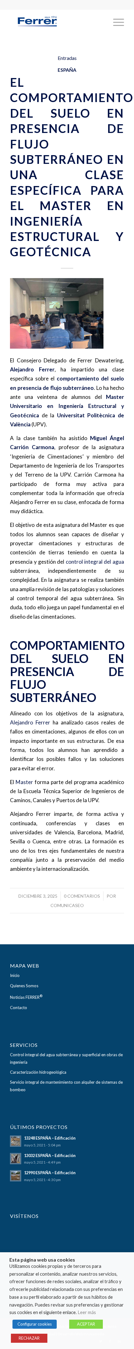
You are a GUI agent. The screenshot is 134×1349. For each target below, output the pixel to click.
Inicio (15, 975)
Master (24, 782)
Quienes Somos (24, 985)
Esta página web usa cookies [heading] (42, 1260)
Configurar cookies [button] (34, 1324)
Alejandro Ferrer (30, 722)
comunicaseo (67, 905)
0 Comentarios (82, 896)
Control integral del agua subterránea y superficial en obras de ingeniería (66, 1058)
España (67, 70)
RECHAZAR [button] (29, 1338)
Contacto (18, 1007)
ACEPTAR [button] (86, 1324)
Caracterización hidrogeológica (38, 1072)
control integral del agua (95, 561)
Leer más (87, 1312)
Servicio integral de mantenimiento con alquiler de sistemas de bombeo (66, 1086)
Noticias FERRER (26, 997)
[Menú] (115, 22)
